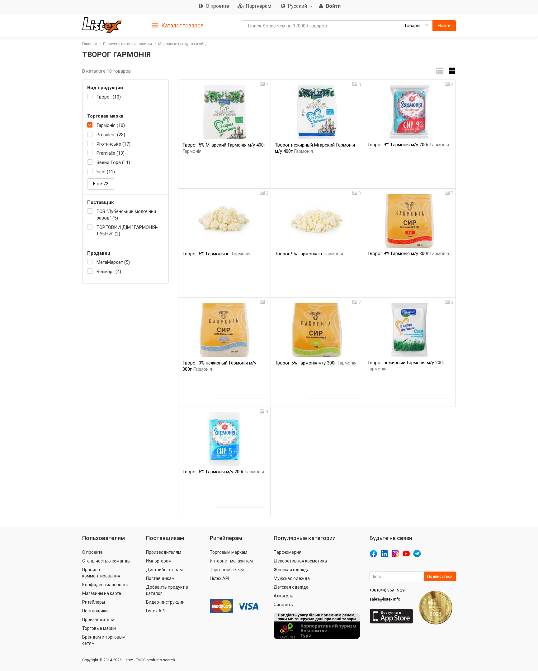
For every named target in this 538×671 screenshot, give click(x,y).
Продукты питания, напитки (127, 44)
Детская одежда (291, 587)
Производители (98, 619)
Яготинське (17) (113, 144)
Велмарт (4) (109, 271)
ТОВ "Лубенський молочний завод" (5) (126, 215)
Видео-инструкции (165, 602)
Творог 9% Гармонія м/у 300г (408, 253)
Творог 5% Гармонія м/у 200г (223, 472)
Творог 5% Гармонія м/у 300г (315, 363)
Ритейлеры (93, 602)
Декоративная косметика (300, 560)
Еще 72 (100, 183)
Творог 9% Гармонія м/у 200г (408, 144)
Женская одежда (291, 569)
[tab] (177, 25)
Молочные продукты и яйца (183, 44)
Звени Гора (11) (113, 162)
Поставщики (95, 610)
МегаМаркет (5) (113, 262)
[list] (439, 70)
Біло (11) (106, 172)
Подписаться (439, 576)
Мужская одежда (292, 578)
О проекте (92, 552)
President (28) (111, 135)
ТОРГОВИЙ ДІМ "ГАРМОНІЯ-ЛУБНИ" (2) (127, 230)
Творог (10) (109, 97)
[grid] (452, 70)
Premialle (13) (111, 153)
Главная (89, 44)
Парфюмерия (287, 552)
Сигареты (284, 604)
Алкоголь (283, 595)
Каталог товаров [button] (182, 25)
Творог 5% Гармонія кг (216, 254)
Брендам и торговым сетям (103, 640)
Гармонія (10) (111, 125)
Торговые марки (99, 628)
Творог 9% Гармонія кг (309, 254)
